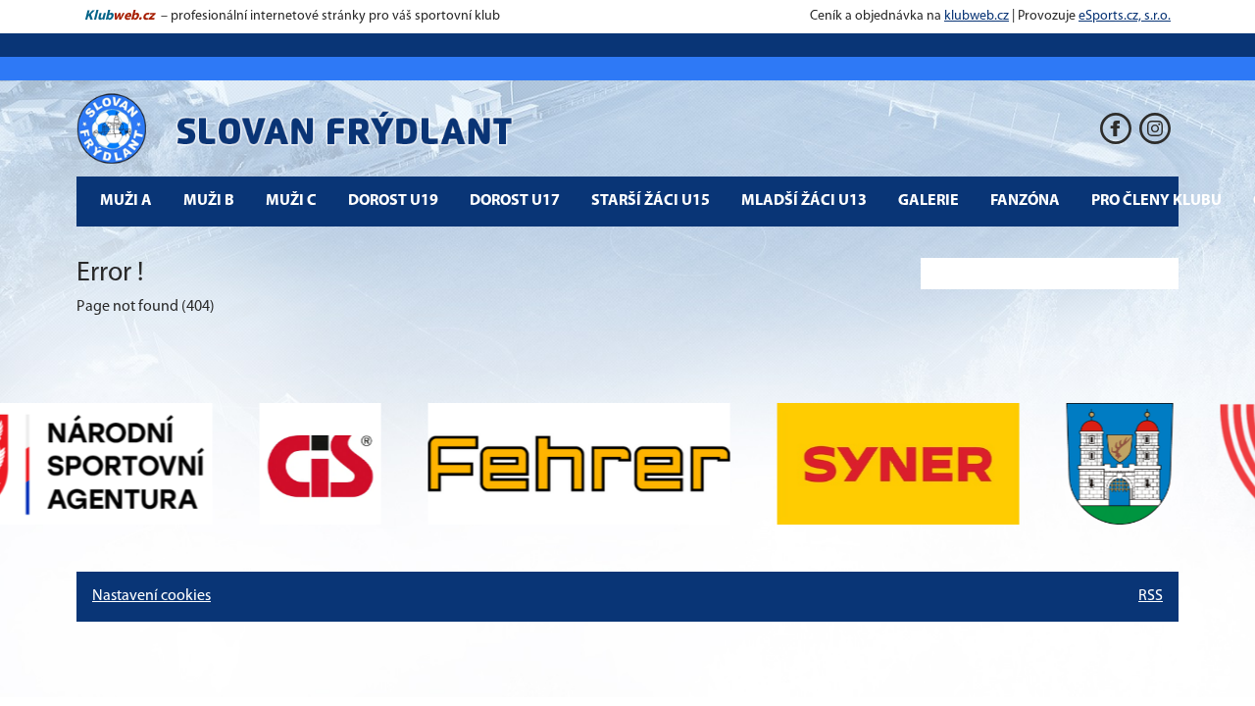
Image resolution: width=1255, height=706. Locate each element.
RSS (1150, 596)
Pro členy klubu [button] (1156, 201)
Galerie (928, 201)
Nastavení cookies (151, 596)
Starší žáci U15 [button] (650, 201)
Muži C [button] (291, 201)
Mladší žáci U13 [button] (804, 201)
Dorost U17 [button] (515, 201)
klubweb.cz (976, 16)
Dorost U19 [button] (393, 201)
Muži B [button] (208, 201)
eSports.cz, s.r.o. (1125, 16)
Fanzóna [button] (1025, 201)
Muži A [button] (126, 201)
